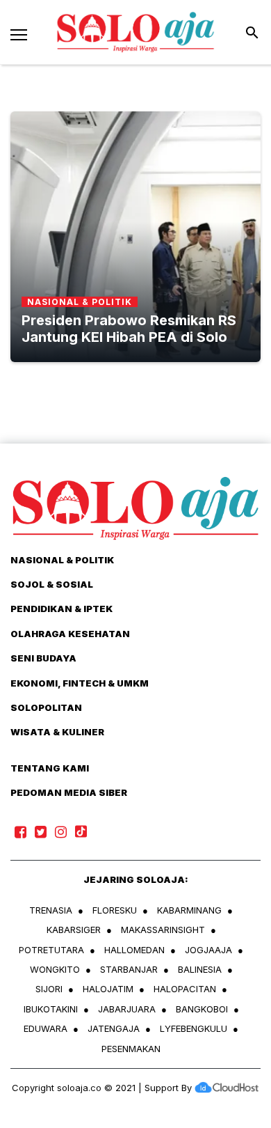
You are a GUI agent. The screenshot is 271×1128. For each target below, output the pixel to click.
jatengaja (114, 1028)
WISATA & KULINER (57, 731)
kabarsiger (74, 929)
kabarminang (189, 910)
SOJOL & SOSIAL (51, 584)
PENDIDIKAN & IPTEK (61, 608)
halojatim (108, 988)
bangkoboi (202, 1009)
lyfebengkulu (193, 1028)
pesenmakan (131, 1048)
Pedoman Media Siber (68, 792)
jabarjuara (127, 1009)
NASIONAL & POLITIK (62, 559)
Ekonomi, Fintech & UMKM (79, 683)
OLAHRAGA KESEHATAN (70, 633)
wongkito (55, 969)
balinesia (200, 969)
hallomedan (134, 949)
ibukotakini (51, 1009)
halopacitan (185, 988)
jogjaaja (208, 949)
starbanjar (129, 969)
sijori (49, 988)
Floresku (114, 910)
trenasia (50, 910)
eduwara (45, 1028)
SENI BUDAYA (43, 658)
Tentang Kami (49, 768)
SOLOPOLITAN (46, 707)
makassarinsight (163, 929)
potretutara (51, 949)
